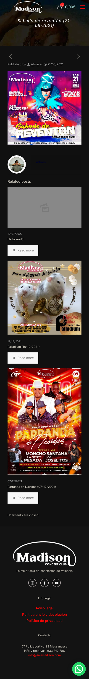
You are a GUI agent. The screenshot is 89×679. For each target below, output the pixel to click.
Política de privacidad (44, 620)
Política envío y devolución (44, 614)
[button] (79, 669)
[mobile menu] (83, 7)
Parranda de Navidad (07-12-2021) (32, 487)
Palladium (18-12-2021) (24, 347)
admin (35, 64)
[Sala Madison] (28, 7)
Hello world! (16, 239)
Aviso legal (45, 608)
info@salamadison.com (44, 655)
